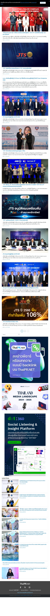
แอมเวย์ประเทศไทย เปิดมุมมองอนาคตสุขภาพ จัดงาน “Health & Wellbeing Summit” (32, 519)
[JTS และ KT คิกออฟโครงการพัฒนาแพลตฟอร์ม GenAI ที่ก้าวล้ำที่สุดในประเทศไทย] (25, 274)
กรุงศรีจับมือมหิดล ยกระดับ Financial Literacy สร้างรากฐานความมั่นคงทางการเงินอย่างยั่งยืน (32, 481)
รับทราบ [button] (43, 2)
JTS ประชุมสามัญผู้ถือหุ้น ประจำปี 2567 (11, 254)
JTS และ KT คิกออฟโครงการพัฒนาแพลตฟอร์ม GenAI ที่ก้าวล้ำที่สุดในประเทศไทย (20, 288)
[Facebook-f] (20, 587)
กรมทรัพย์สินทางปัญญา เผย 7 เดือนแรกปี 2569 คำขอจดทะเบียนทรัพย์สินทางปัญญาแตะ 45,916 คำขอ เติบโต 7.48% (33, 568)
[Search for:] (11, 334)
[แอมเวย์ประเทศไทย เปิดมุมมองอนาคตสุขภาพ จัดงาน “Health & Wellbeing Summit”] (10, 524)
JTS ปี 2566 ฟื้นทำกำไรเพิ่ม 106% (10, 322)
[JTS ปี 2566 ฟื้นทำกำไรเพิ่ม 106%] (25, 308)
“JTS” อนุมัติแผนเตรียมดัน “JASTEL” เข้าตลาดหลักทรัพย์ (15, 220)
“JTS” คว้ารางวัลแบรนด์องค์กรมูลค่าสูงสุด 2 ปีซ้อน (14, 151)
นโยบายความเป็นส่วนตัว (25, 2)
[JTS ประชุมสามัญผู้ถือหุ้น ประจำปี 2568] (25, 103)
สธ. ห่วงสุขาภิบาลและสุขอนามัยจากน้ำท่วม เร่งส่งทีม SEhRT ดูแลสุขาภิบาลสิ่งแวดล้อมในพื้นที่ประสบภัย (32, 545)
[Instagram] (29, 587)
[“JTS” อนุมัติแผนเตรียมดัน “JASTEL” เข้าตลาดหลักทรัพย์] (25, 206)
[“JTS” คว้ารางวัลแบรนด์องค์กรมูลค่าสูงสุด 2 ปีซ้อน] (25, 137)
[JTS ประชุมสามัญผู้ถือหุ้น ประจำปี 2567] (25, 240)
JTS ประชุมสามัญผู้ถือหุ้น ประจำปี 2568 (11, 117)
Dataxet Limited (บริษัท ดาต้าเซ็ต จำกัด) (24, 595)
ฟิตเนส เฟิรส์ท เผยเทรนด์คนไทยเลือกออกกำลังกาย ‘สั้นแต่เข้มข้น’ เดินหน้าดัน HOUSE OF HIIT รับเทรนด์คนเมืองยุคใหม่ (23, 563)
